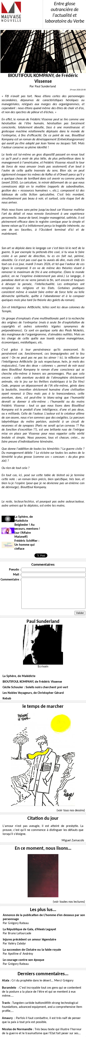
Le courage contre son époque (23, 960)
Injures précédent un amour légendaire (29, 939)
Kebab (7, 698)
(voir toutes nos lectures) (69, 901)
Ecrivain (43, 666)
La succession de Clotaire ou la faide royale (32, 949)
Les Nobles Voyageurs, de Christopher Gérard (33, 693)
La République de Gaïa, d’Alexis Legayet (29, 929)
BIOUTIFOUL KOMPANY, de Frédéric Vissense (32, 681)
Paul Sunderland (43, 621)
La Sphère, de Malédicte (19, 676)
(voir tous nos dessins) (71, 810)
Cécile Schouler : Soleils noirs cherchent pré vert (35, 687)
